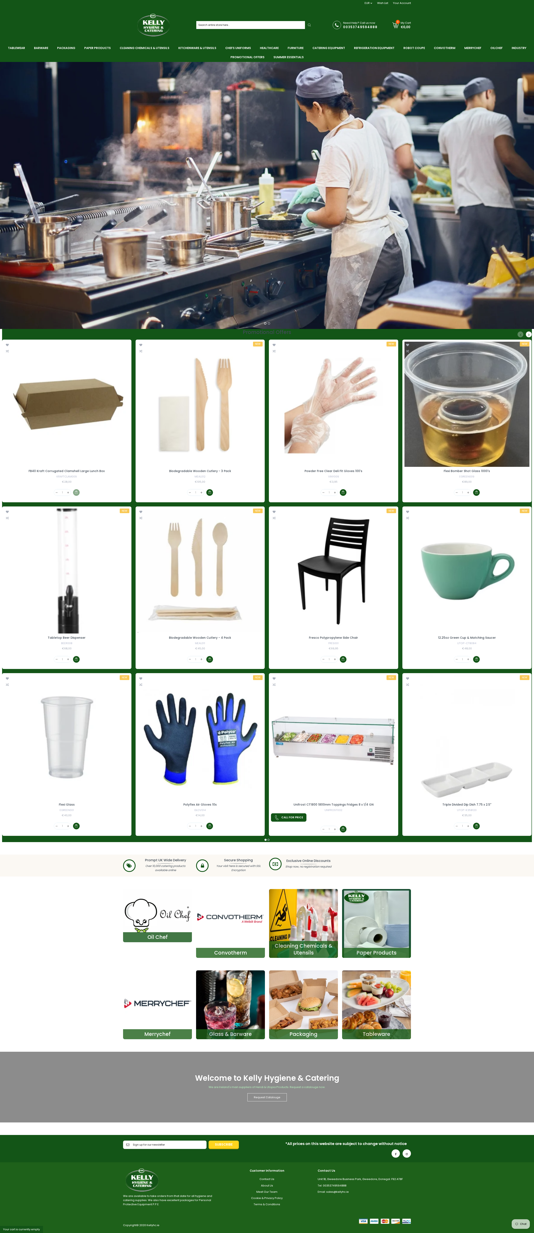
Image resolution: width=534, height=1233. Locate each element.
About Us (267, 1186)
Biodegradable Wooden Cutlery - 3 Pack (200, 471)
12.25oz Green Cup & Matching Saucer (467, 638)
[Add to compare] (7, 351)
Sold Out (76, 492)
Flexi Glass (67, 804)
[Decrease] (56, 492)
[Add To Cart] (76, 659)
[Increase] (68, 492)
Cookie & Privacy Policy (267, 1198)
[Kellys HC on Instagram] (407, 1153)
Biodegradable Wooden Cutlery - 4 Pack (200, 638)
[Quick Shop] (67, 404)
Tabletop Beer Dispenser (67, 638)
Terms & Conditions (267, 1204)
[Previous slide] (4, 195)
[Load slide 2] (268, 322)
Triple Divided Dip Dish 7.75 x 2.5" (466, 804)
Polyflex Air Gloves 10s (200, 804)
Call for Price (292, 817)
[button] (265, 840)
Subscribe (224, 1144)
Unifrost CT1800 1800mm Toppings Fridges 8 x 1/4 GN (333, 804)
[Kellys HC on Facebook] (396, 1153)
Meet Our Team (266, 1192)
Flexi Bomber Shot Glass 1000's (467, 471)
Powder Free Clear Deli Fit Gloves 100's (333, 471)
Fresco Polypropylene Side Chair (333, 638)
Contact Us (266, 1179)
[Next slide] (530, 195)
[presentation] (520, 334)
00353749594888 (360, 27)
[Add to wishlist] (7, 345)
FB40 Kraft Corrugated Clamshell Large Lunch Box (67, 471)
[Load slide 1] (265, 322)
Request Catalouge (267, 1097)
